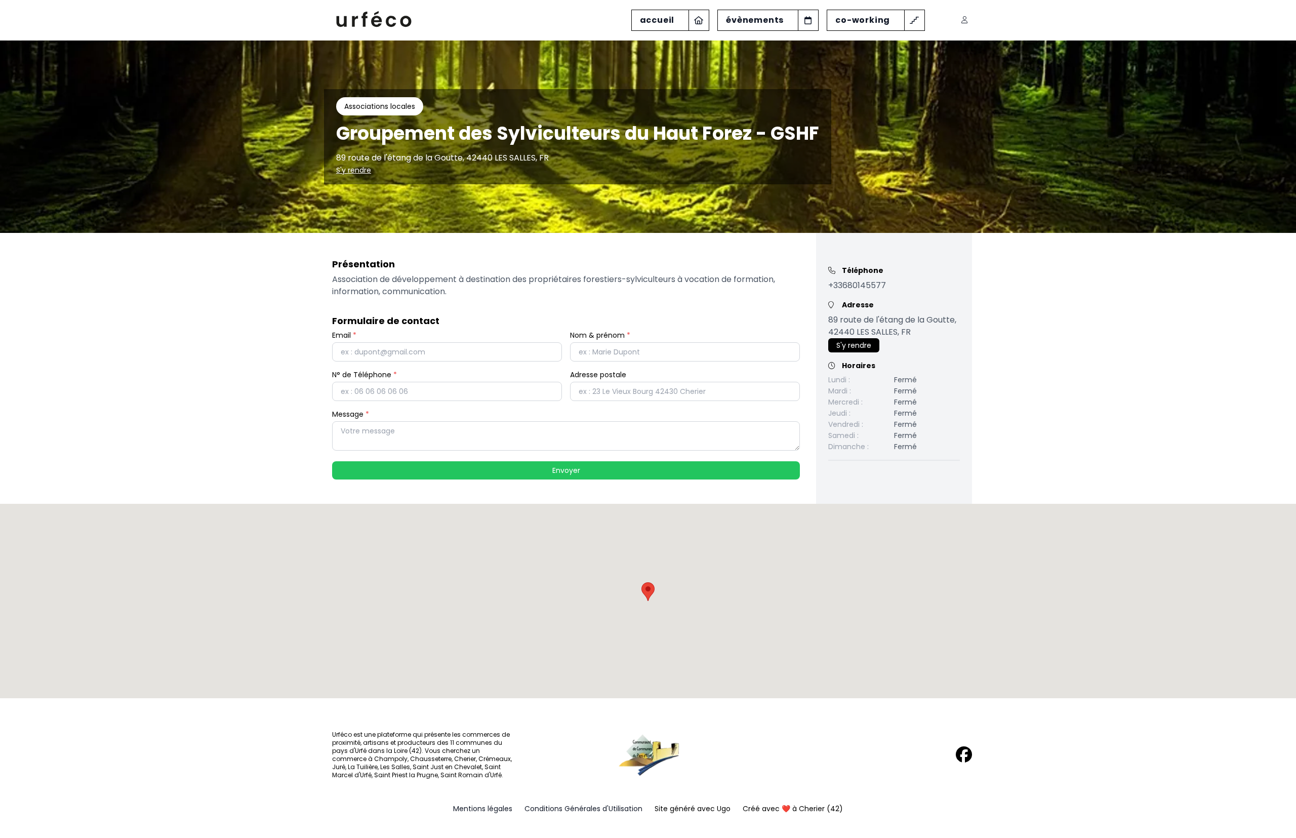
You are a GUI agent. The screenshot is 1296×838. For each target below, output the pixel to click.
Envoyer (566, 470)
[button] (648, 591)
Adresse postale (598, 375)
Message (350, 414)
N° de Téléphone (364, 375)
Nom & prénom (600, 335)
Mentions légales (482, 809)
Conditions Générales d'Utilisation (583, 809)
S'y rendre (353, 170)
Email (344, 335)
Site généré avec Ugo (693, 809)
